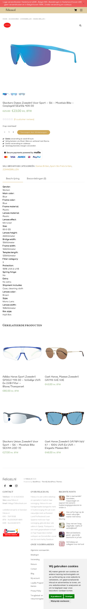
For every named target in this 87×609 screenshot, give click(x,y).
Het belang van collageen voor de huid (75, 543)
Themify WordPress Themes (52, 482)
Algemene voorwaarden (40, 550)
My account (35, 578)
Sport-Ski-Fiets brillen (61, 166)
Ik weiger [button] (69, 596)
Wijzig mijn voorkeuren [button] (60, 601)
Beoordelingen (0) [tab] (36, 178)
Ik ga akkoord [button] (56, 596)
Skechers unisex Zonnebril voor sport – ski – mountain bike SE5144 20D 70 (20, 445)
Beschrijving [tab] (13, 178)
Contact (34, 569)
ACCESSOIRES (14, 19)
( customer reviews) (24, 119)
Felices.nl (29, 479)
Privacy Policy (36, 591)
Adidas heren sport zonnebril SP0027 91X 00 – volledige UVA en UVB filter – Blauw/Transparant (21, 381)
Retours (34, 564)
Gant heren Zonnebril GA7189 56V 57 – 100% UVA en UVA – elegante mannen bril (64, 445)
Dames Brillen (39, 19)
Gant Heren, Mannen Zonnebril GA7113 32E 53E (62, 378)
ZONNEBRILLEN (26, 19)
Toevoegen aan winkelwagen (33, 132)
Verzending (35, 559)
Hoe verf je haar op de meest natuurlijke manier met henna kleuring (71, 515)
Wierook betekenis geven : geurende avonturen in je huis (74, 535)
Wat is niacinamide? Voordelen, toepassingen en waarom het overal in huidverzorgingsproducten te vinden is (70, 502)
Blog (32, 573)
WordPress (36, 482)
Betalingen (35, 555)
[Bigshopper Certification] (11, 536)
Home (5, 19)
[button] (80, 26)
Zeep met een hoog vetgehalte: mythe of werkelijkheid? (74, 525)
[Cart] (75, 10)
